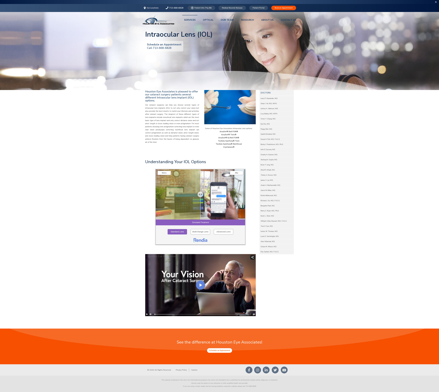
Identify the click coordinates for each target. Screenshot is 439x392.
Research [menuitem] (247, 19)
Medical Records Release (232, 8)
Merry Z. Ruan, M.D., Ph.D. (270, 211)
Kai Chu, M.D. (265, 124)
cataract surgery (160, 94)
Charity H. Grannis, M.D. (269, 155)
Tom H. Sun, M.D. (267, 226)
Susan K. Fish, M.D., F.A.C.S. (270, 139)
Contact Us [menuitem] (288, 19)
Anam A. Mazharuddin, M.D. (270, 185)
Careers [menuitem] (194, 370)
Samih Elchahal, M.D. (268, 134)
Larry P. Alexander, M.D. (269, 98)
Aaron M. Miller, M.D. (268, 190)
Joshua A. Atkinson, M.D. (269, 108)
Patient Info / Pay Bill (203, 8)
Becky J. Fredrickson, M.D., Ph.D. (272, 144)
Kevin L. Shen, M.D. (267, 216)
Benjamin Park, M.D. (268, 206)
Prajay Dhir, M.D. (266, 129)
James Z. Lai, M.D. (267, 180)
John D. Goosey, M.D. (268, 149)
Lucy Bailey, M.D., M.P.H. (269, 114)
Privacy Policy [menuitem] (181, 370)
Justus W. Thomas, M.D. (269, 231)
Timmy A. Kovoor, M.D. (269, 175)
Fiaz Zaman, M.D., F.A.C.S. (270, 252)
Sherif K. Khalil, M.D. (268, 170)
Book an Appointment (284, 8)
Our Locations (153, 8)
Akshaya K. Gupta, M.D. (269, 160)
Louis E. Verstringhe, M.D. (270, 236)
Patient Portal (259, 8)
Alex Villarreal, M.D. (268, 241)
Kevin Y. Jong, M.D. (267, 165)
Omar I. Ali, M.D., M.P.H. (269, 103)
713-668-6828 (176, 8)
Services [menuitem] (189, 19)
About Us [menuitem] (267, 19)
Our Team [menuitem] (227, 19)
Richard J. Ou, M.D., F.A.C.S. (270, 201)
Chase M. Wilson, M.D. (269, 247)
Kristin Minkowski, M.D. (269, 195)
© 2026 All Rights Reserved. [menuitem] (159, 370)
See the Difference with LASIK (220, 2)
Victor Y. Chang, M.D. (268, 119)
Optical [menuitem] (208, 19)
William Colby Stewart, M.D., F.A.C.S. (274, 221)
